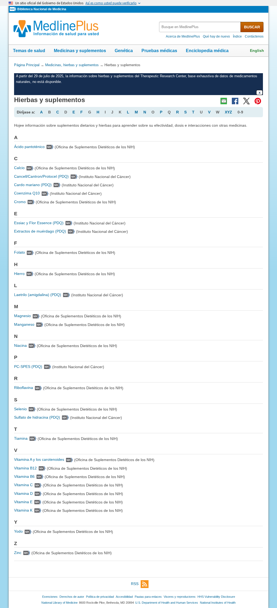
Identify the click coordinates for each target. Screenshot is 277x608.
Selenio (20, 409)
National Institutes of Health (218, 602)
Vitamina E (23, 502)
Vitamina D (23, 493)
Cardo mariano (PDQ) (33, 185)
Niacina (20, 345)
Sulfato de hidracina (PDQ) (37, 417)
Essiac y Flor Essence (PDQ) (39, 223)
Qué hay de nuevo (216, 36)
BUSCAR (252, 27)
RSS (134, 584)
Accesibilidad (124, 596)
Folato (19, 252)
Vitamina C (23, 485)
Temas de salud (29, 50)
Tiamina (21, 438)
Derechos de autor (72, 596)
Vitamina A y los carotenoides (39, 459)
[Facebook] (235, 101)
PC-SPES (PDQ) (28, 366)
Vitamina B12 (25, 468)
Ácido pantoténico (29, 147)
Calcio (19, 168)
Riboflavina (23, 387)
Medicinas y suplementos (80, 50)
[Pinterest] (258, 101)
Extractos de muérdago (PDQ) (40, 231)
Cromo (20, 202)
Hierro (19, 273)
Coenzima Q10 (27, 193)
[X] (246, 101)
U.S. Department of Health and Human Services (166, 602)
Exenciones (50, 596)
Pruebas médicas (159, 50)
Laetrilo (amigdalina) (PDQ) (37, 295)
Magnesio (22, 316)
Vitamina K (23, 510)
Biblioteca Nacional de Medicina (41, 9)
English (257, 50)
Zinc (17, 552)
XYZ (228, 112)
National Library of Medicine (59, 602)
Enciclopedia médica (207, 50)
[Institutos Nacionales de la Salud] (13, 9)
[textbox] (200, 27)
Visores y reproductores (180, 596)
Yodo (18, 531)
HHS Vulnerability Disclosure (216, 596)
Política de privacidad (100, 596)
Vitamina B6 (24, 476)
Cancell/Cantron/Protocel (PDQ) (41, 176)
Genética (124, 50)
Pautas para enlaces (148, 596)
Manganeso (24, 324)
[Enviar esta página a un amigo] (224, 101)
